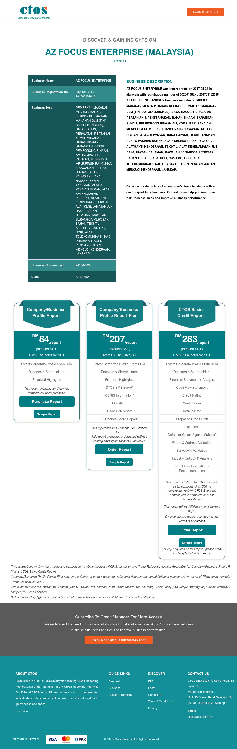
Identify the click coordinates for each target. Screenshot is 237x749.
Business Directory (120, 694)
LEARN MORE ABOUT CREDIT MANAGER (119, 640)
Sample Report (47, 414)
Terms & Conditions (160, 701)
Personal (114, 681)
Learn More (22, 711)
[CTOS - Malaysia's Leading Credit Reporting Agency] (35, 11)
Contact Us (155, 694)
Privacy (152, 708)
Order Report (119, 449)
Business (114, 688)
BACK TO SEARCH (205, 12)
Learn (152, 688)
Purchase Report (47, 401)
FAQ (150, 681)
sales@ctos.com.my (200, 716)
